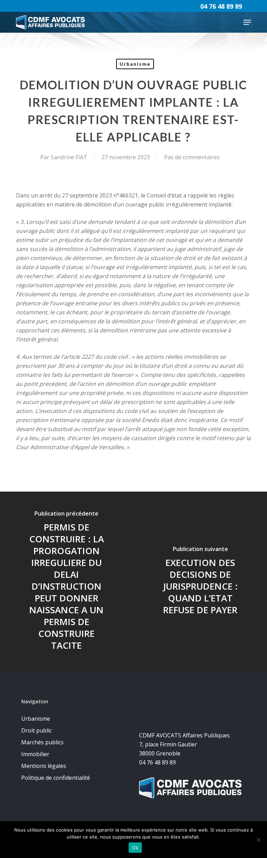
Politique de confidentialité (55, 778)
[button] (247, 22)
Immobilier (35, 754)
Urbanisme (135, 64)
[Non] (258, 839)
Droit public (36, 730)
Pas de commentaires (192, 157)
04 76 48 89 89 (221, 6)
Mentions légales (43, 766)
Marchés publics (42, 742)
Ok (135, 847)
